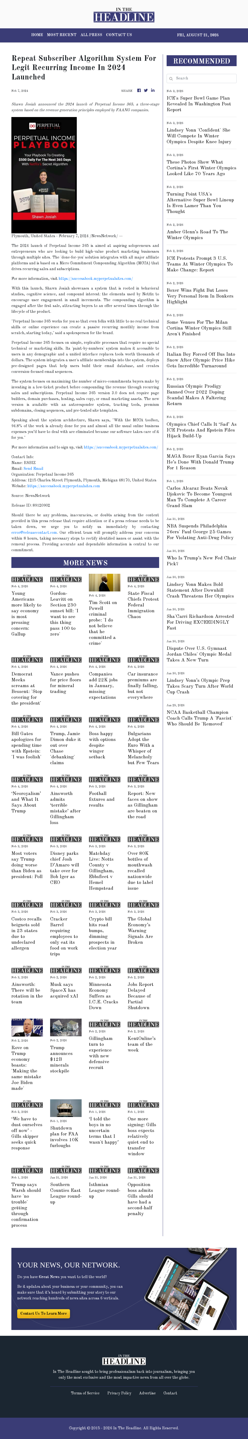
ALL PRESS (91, 35)
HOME (37, 35)
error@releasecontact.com (34, 533)
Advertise (147, 1393)
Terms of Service (85, 1393)
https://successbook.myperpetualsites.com (63, 486)
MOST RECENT (62, 35)
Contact (170, 1393)
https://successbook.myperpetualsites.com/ (96, 279)
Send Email (33, 469)
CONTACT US (119, 35)
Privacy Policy (119, 1393)
